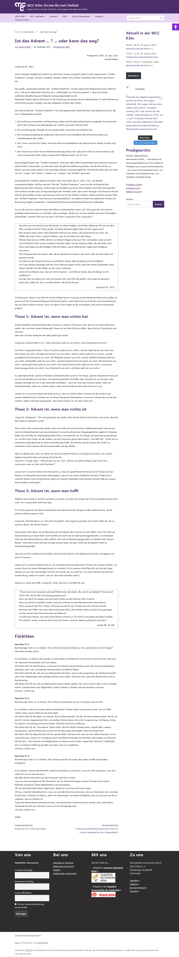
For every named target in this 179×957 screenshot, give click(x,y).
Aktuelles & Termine (63, 862)
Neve (17, 942)
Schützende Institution (64, 873)
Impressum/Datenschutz (27, 935)
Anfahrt (133, 884)
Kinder (56, 869)
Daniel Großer (24, 47)
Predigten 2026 (133, 184)
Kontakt (134, 891)
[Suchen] (161, 18)
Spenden (134, 880)
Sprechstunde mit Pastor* (138, 48)
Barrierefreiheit (137, 887)
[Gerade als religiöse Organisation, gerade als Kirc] (145, 114)
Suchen (129, 199)
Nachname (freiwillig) (24, 881)
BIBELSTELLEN (133, 191)
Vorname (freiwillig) (23, 870)
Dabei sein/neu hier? (63, 866)
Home (17, 31)
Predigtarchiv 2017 (61, 47)
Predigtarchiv (132, 188)
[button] (175, 27)
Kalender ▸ (133, 75)
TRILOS (28, 950)
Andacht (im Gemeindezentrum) (141, 57)
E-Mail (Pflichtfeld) (23, 892)
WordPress (42, 942)
